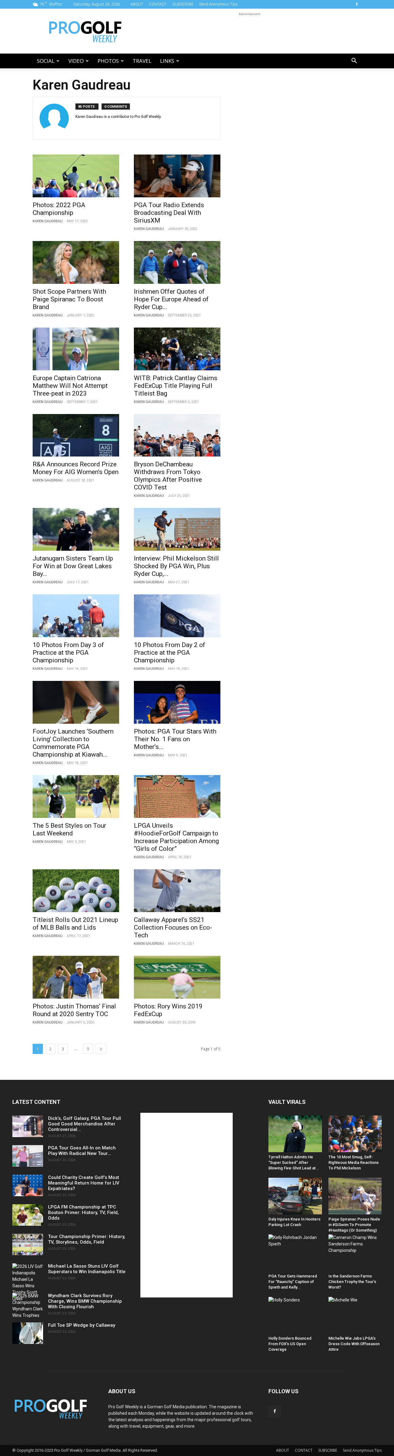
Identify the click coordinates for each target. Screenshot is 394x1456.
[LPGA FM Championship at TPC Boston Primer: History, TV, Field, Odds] (27, 1215)
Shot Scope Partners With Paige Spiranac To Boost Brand (69, 299)
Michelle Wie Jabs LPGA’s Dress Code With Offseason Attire (354, 1344)
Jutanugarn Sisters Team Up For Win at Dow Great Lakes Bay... (73, 566)
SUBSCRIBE (182, 4)
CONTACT (158, 4)
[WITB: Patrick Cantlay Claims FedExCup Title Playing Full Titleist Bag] (177, 349)
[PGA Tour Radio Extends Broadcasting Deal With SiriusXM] (177, 176)
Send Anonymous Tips (218, 4)
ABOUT (137, 4)
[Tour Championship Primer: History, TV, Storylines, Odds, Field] (27, 1244)
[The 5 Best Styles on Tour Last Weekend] (76, 796)
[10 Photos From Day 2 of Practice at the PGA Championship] (177, 615)
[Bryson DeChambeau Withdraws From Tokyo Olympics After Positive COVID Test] (177, 435)
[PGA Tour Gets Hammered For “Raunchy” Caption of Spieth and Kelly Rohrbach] (295, 1252)
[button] (354, 61)
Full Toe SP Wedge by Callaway (81, 1325)
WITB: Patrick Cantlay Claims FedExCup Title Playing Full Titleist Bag (175, 385)
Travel (142, 60)
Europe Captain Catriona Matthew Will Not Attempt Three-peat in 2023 (70, 385)
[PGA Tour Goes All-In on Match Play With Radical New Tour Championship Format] (27, 1156)
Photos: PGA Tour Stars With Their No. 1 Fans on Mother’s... (175, 739)
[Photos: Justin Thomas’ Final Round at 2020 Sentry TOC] (76, 977)
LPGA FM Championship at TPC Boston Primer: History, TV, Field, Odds (83, 1212)
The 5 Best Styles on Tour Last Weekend (69, 829)
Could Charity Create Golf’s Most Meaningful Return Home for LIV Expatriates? (83, 1183)
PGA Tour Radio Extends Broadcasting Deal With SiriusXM (169, 212)
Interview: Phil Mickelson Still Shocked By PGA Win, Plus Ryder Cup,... (176, 566)
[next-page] (101, 1049)
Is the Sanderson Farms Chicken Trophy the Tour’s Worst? (352, 1281)
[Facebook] (356, 4)
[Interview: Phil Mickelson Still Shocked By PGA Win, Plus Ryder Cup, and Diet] (177, 529)
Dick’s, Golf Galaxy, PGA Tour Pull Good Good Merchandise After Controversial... (84, 1124)
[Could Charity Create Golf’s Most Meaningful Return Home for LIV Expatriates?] (27, 1185)
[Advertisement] (249, 31)
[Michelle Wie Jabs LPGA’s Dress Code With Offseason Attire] (355, 1315)
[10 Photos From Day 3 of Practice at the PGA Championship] (76, 615)
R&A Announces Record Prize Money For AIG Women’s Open (76, 468)
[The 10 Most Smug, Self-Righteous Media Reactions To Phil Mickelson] (355, 1134)
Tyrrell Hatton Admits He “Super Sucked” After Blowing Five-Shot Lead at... (293, 1162)
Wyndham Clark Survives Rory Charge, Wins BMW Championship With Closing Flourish (85, 1301)
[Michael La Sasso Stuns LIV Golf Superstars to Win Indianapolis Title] (27, 1282)
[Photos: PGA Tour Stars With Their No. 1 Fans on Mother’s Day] (177, 702)
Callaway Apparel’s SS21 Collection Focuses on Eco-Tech (173, 927)
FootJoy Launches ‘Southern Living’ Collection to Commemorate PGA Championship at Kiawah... (73, 743)
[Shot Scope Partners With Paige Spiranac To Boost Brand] (76, 262)
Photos (108, 60)
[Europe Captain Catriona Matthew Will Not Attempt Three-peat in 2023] (76, 349)
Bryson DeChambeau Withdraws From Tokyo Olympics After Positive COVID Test (168, 476)
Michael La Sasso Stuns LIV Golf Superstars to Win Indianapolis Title (87, 1268)
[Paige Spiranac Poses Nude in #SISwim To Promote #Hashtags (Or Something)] (355, 1196)
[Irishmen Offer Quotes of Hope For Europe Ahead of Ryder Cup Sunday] (177, 262)
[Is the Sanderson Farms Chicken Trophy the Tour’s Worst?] (355, 1252)
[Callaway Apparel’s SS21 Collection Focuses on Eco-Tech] (177, 890)
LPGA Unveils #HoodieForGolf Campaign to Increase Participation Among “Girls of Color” (176, 837)
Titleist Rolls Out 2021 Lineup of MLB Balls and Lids (75, 923)
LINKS (167, 60)
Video (76, 60)
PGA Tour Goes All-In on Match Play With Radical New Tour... (82, 1150)
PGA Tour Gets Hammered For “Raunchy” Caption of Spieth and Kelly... (292, 1281)
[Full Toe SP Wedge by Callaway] (27, 1333)
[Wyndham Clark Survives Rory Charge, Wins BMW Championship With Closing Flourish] (27, 1306)
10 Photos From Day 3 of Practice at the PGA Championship (68, 652)
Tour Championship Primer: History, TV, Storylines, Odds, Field (86, 1239)
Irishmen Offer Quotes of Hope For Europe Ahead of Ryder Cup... (171, 299)
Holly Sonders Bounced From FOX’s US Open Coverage (290, 1344)
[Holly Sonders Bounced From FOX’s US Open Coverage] (295, 1315)
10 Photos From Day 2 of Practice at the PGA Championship (169, 652)
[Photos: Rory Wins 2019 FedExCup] (177, 977)
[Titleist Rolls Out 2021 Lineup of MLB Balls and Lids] (76, 890)
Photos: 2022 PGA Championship (59, 208)
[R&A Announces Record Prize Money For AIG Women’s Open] (76, 435)
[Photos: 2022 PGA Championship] (76, 176)
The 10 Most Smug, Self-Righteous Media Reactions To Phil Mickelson (353, 1162)
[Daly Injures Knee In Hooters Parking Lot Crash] (295, 1196)
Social (45, 60)
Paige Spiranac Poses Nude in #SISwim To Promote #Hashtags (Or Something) (354, 1225)
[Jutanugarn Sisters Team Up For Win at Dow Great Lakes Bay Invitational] (76, 529)
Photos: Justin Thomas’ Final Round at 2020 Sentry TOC (74, 1010)
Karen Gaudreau (47, 221)
